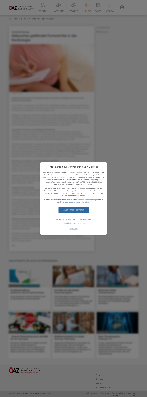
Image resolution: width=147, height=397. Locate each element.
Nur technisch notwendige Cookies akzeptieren (73, 219)
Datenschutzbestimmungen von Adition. (75, 202)
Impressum (74, 229)
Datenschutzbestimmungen (87, 200)
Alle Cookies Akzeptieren (74, 210)
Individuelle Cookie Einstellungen (74, 223)
